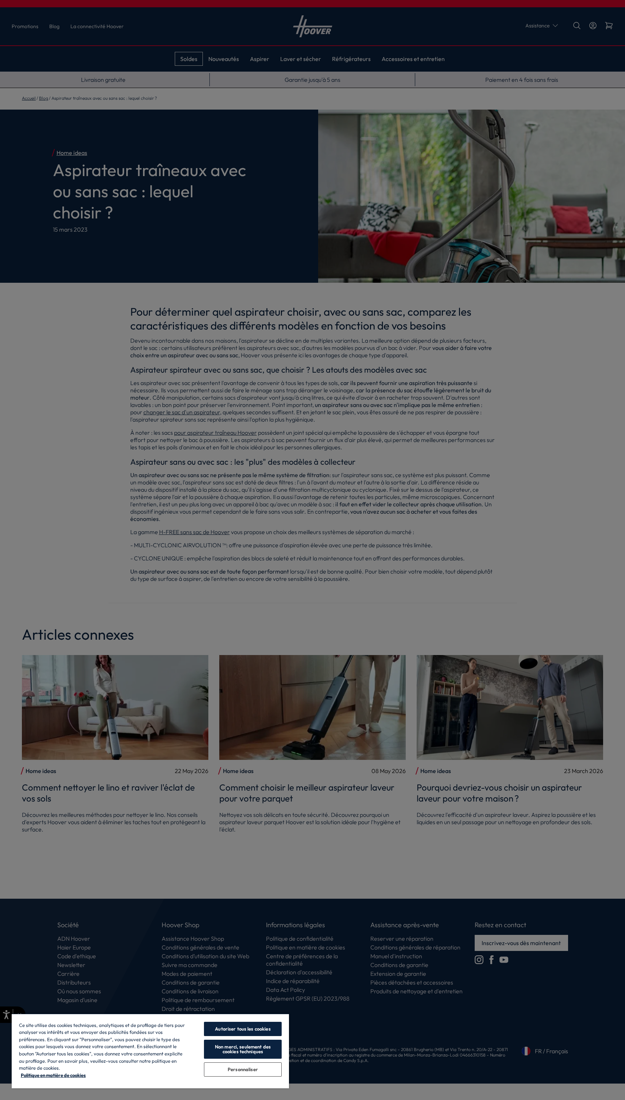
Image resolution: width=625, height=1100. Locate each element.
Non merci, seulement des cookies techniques (243, 1049)
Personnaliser (243, 1069)
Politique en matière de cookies (53, 1075)
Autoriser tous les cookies (242, 1029)
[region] (150, 1050)
